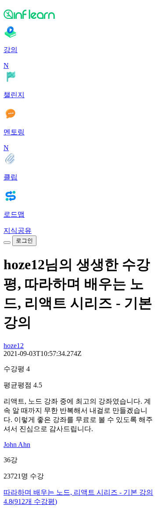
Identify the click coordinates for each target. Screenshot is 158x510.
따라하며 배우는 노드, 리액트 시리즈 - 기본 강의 (78, 492)
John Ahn (17, 444)
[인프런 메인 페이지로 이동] (79, 14)
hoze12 (14, 345)
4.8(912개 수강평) (30, 501)
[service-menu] (7, 242)
